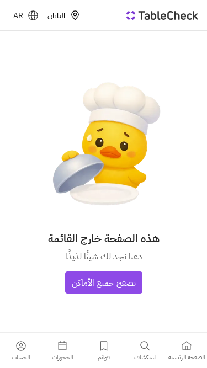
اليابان (56, 15)
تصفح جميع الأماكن (104, 282)
